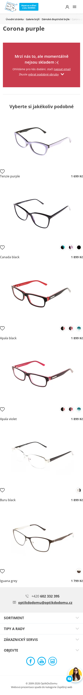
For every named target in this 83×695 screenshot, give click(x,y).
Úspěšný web (64, 687)
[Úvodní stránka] (11, 7)
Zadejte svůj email (41, 47)
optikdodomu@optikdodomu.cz (45, 602)
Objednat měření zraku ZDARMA (28, 6)
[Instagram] (52, 662)
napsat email (62, 69)
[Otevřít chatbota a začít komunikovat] (75, 674)
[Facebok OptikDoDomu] (30, 662)
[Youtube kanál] (41, 662)
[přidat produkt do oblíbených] (2, 171)
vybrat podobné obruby (43, 74)
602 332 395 (45, 596)
